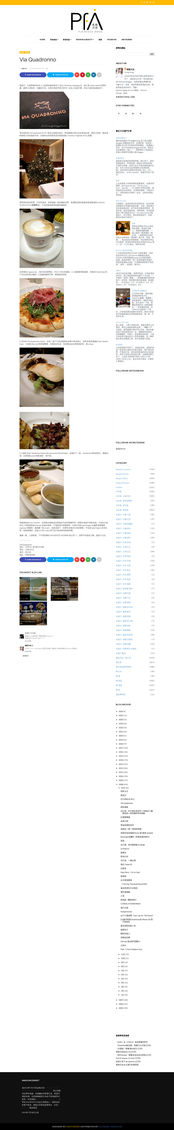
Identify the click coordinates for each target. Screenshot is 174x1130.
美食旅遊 (53, 40)
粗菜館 (123, 876)
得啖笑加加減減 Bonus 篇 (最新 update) (137, 833)
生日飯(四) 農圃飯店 (139, 291)
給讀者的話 (120, 158)
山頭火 (123, 945)
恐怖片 (118, 271)
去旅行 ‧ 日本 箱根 (123, 584)
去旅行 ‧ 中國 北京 (123, 519)
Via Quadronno (127, 803)
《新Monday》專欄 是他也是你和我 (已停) (133, 1055)
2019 (121, 740)
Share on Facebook (34, 75)
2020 (121, 735)
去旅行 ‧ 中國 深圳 (123, 533)
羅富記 (123, 795)
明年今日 (124, 791)
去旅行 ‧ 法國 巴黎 (123, 593)
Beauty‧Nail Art (122, 474)
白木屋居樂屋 (126, 880)
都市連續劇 (125, 892)
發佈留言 (25, 656)
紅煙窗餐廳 (125, 817)
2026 (121, 711)
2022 (121, 727)
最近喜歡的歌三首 (128, 926)
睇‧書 (118, 676)
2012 (121, 768)
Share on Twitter (61, 75)
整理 (117, 181)
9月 (122, 962)
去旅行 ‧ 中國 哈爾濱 (124, 524)
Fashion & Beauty (84, 40)
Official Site (30, 555)
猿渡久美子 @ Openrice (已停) (128, 1061)
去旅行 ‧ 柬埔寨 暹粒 (124, 588)
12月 (123, 788)
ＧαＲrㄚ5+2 (29, 633)
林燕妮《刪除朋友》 (129, 900)
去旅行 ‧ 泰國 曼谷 (123, 611)
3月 (122, 986)
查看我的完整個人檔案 (125, 97)
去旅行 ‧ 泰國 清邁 (123, 616)
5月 (122, 978)
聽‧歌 (118, 690)
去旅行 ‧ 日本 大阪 (123, 565)
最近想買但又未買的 (129, 888)
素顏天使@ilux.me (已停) (126, 1052)
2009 (121, 780)
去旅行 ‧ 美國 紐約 (123, 625)
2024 (121, 719)
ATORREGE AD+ (128, 799)
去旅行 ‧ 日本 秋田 (123, 579)
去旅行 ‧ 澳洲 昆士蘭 (124, 621)
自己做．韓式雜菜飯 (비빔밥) (133, 845)
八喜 (122, 896)
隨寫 (100, 40)
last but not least (122, 322)
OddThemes (72, 1126)
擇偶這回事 (125, 937)
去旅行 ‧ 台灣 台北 (123, 551)
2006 (121, 1004)
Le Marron (125, 848)
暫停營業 (119, 345)
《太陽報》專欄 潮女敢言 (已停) (129, 1048)
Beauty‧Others (122, 478)
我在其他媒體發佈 (123, 667)
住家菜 (123, 868)
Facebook (111, 40)
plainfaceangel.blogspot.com (48, 1099)
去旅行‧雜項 (121, 653)
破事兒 (123, 852)
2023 (121, 723)
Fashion (119, 487)
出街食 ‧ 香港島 (24, 52)
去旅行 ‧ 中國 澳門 (123, 537)
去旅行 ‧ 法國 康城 (123, 602)
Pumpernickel (126, 911)
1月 (122, 995)
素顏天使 (24, 68)
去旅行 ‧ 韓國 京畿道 (124, 639)
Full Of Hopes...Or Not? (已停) (128, 1058)
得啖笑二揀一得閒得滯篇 (131, 829)
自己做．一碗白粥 (128, 860)
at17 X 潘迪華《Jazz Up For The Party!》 (137, 915)
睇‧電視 (119, 685)
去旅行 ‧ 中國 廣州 (123, 528)
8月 (122, 966)
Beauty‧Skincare (122, 483)
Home (42, 40)
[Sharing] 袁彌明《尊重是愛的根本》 (136, 837)
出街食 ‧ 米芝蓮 (122, 505)
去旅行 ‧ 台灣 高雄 (123, 556)
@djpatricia (120, 448)
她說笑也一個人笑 (123, 658)
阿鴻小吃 (124, 856)
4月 (122, 982)
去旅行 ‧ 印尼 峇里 (123, 542)
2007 (121, 1000)
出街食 (119, 491)
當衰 (122, 841)
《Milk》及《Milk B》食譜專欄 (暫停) (132, 1042)
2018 (121, 744)
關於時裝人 (125, 933)
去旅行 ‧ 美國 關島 (123, 630)
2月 (122, 991)
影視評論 (66, 40)
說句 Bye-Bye (121, 201)
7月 (122, 970)
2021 (121, 731)
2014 (121, 760)
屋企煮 (119, 662)
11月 (123, 954)
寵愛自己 (124, 929)
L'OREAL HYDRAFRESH (131, 903)
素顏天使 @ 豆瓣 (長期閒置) (127, 1064)
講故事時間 (120, 694)
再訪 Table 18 (126, 864)
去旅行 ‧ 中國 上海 (123, 514)
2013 (121, 764)
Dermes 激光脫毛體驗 (124, 250)
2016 (121, 752)
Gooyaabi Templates (110, 1126)
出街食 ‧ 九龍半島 (123, 496)
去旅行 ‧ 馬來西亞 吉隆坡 (126, 648)
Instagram (127, 40)
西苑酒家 (124, 807)
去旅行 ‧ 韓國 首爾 (123, 644)
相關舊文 (35, 205)
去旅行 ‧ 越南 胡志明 (124, 635)
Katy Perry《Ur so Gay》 (131, 872)
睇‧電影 (119, 680)
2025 (121, 715)
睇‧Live (119, 671)
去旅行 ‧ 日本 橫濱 (123, 574)
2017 (121, 748)
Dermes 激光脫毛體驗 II (130, 941)
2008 (121, 784)
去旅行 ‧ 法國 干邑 (123, 598)
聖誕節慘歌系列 (127, 825)
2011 (121, 772)
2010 (121, 776)
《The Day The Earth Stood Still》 (134, 884)
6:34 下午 (28, 641)
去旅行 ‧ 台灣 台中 (123, 547)
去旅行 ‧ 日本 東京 (123, 570)
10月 (123, 958)
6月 (122, 974)
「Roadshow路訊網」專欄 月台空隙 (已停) (133, 1045)
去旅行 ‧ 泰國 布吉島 (124, 607)
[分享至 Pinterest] (99, 74)
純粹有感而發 (121, 138)
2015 (121, 756)
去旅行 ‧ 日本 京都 (123, 561)
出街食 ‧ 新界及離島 (124, 500)
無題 (133, 223)
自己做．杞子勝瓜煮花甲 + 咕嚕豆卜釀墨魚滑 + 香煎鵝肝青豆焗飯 (137, 812)
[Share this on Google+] (76, 74)
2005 (121, 1008)
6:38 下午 (28, 651)
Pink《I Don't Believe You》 (132, 949)
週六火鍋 (124, 908)
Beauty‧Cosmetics (123, 469)
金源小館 (124, 821)
